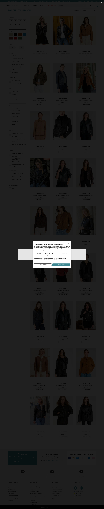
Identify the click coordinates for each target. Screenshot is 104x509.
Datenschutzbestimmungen (63, 243)
